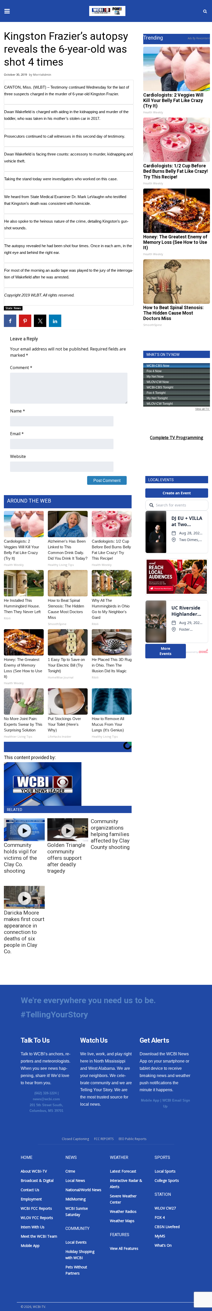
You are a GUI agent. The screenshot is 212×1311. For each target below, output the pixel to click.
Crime (70, 1171)
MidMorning (75, 1199)
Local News (75, 1180)
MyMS (160, 1236)
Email (17, 433)
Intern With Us (32, 1226)
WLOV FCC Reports (37, 1217)
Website (18, 456)
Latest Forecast (123, 1171)
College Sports (167, 1180)
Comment (21, 367)
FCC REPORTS (103, 1139)
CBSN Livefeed (167, 1226)
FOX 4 (160, 1217)
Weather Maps (122, 1220)
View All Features (124, 1248)
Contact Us (30, 1189)
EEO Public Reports (132, 1139)
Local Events (76, 1242)
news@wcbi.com (46, 1099)
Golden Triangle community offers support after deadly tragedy (66, 858)
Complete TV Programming (176, 437)
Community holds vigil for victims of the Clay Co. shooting (20, 858)
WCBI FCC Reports (36, 1208)
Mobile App (150, 1100)
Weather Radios (123, 1211)
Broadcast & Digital (37, 1180)
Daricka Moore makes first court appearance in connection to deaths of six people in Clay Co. (24, 932)
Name (17, 411)
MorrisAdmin (42, 74)
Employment (31, 1199)
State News (13, 308)
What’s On (163, 1245)
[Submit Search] (205, 11)
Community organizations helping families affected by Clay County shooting (110, 834)
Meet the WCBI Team (39, 1236)
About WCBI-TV (34, 1171)
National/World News (83, 1189)
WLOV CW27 (165, 1208)
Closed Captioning (75, 1139)
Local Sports (165, 1171)
